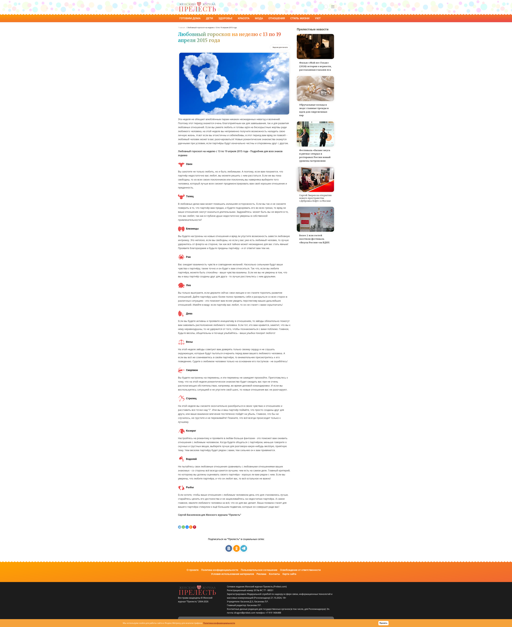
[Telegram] (179, 527)
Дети (210, 18)
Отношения (276, 18)
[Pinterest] (194, 527)
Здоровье (225, 18)
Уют (318, 18)
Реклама (261, 573)
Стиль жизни (300, 18)
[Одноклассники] (190, 527)
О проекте (193, 569)
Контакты (274, 573)
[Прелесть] (197, 3)
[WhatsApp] (183, 527)
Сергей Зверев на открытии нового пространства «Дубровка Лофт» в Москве (315, 198)
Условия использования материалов (232, 573)
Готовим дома (190, 18)
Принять (383, 623)
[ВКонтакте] (187, 527)
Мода (259, 18)
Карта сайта (289, 573)
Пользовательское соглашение (259, 569)
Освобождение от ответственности (300, 569)
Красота (244, 18)
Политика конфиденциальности (219, 569)
